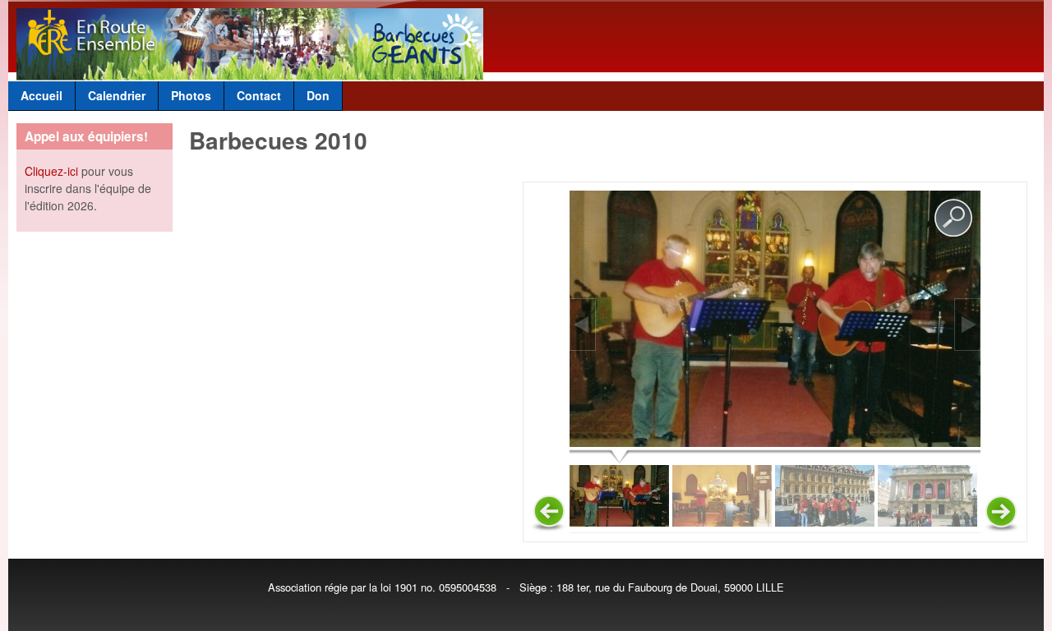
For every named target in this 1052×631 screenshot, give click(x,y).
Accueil (41, 95)
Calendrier (116, 95)
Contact (259, 95)
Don (318, 95)
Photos (191, 95)
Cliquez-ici (51, 171)
